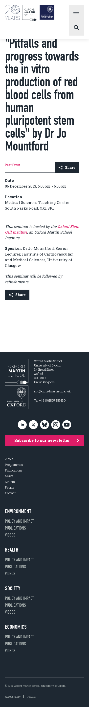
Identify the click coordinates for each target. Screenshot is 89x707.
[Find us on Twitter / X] (33, 425)
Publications (13, 470)
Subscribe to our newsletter (42, 440)
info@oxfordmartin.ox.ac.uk (52, 391)
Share (70, 167)
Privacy (31, 696)
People (10, 487)
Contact (10, 493)
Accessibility (13, 696)
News (9, 476)
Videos (10, 535)
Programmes (14, 464)
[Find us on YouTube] (66, 425)
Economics (16, 627)
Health (11, 550)
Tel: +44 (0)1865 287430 (50, 400)
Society (12, 588)
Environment (18, 511)
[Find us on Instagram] (55, 425)
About (9, 459)
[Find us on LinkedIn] (22, 425)
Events (10, 481)
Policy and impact (19, 521)
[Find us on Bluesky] (44, 425)
